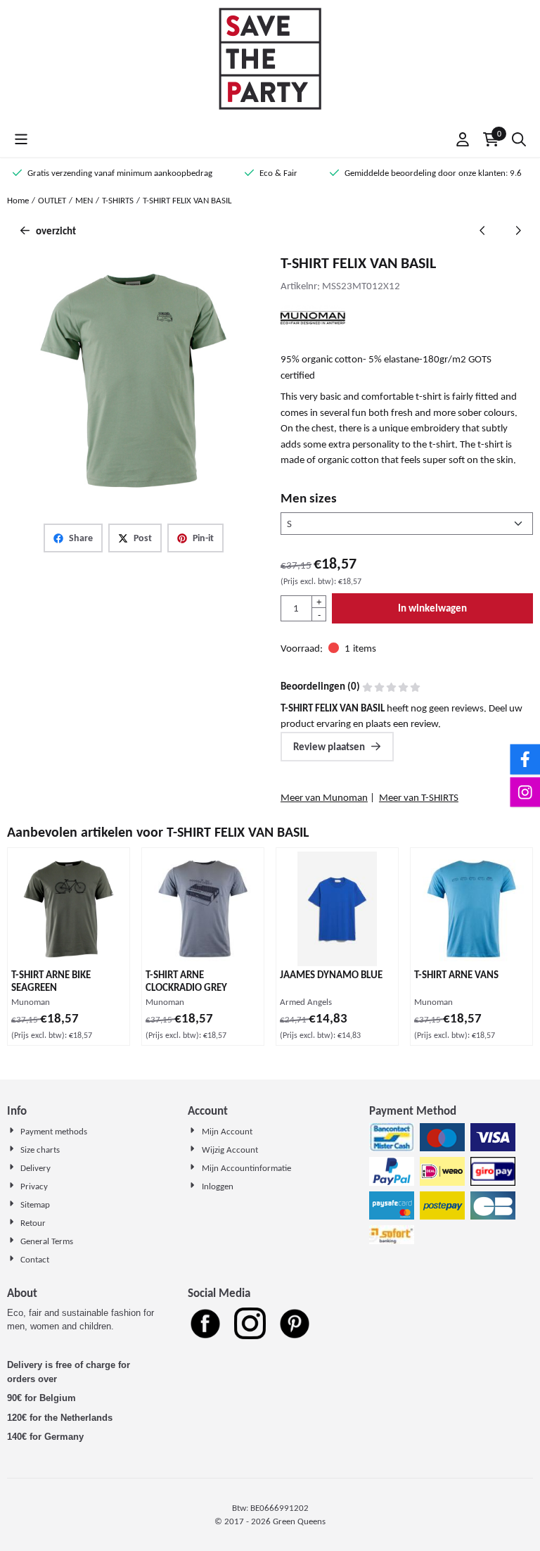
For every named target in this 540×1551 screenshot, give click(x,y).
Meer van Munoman (324, 797)
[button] (21, 139)
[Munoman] (313, 326)
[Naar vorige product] (483, 231)
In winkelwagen (432, 608)
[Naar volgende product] (518, 231)
